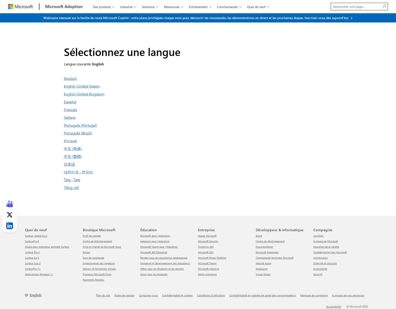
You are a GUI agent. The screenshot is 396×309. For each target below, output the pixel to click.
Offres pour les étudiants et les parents (162, 268)
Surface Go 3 (32, 257)
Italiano (70, 117)
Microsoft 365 (205, 252)
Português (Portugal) (80, 125)
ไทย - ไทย (72, 179)
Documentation (264, 246)
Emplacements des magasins (99, 263)
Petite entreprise (207, 274)
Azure (259, 235)
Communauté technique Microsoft (275, 257)
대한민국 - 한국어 (78, 172)
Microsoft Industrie (208, 268)
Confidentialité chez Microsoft (330, 252)
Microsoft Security (208, 241)
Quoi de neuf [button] (258, 7)
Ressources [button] (173, 7)
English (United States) (82, 86)
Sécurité (317, 274)
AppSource (262, 268)
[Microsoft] (20, 6)
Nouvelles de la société (326, 246)
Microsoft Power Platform (212, 257)
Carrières (318, 235)
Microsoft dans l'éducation (155, 235)
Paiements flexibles (93, 279)
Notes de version (124, 295)
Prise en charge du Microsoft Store (102, 246)
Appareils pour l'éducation (155, 241)
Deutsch (70, 78)
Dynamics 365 (206, 246)
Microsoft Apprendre (267, 252)
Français (70, 109)
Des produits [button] (104, 7)
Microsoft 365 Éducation (153, 252)
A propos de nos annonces (348, 295)
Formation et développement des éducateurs (165, 263)
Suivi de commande (93, 257)
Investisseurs (320, 257)
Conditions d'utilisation (211, 295)
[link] (9, 204)
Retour (86, 252)
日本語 (69, 164)
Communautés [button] (229, 7)
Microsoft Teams (207, 263)
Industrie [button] (128, 7)
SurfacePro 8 (32, 241)
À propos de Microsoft (325, 241)
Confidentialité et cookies (177, 295)
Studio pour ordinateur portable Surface (47, 246)
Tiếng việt (71, 187)
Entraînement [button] (200, 7)
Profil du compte (92, 235)
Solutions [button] (150, 7)
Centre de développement (270, 241)
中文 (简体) (73, 148)
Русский (70, 140)
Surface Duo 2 (33, 263)
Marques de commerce (314, 295)
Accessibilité (320, 268)
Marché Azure (263, 263)
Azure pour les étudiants (154, 274)
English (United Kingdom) (84, 94)
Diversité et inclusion (325, 263)
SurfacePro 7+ (33, 268)
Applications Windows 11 (39, 274)
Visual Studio (263, 274)
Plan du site (103, 295)
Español (70, 101)
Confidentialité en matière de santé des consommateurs (262, 295)
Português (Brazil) (78, 133)
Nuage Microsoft (207, 235)
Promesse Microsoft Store (97, 274)
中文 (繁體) (73, 156)
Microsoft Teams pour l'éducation (159, 246)
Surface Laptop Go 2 (36, 235)
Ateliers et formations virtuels (99, 268)
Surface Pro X (32, 252)
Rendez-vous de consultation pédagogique (163, 257)
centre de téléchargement (97, 241)
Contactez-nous (148, 295)
